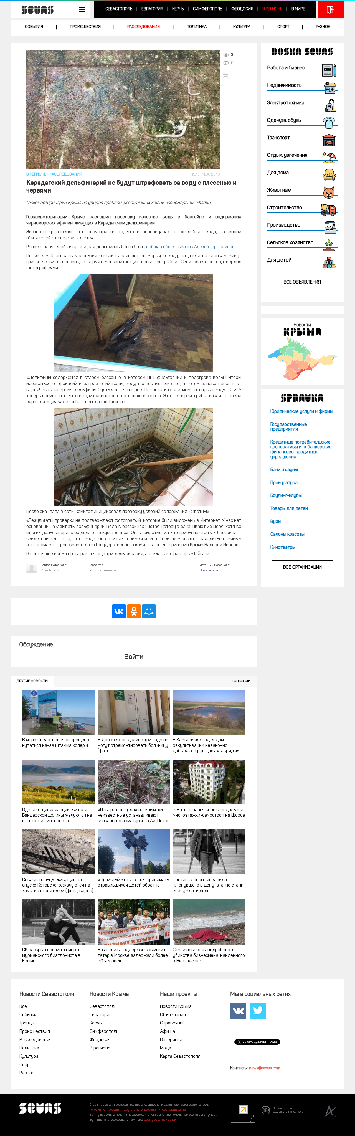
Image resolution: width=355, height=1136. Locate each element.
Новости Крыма (176, 1007)
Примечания (209, 570)
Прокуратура (284, 483)
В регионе (272, 9)
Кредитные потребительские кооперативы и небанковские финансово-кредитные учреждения (301, 449)
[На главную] (34, 9)
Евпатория (152, 9)
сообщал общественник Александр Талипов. (189, 247)
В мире (298, 9)
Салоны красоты (287, 534)
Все (23, 1007)
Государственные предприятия (288, 427)
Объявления (173, 1015)
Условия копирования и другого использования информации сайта (138, 1110)
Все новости (241, 681)
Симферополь (207, 9)
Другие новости (32, 681)
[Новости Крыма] (302, 358)
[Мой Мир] (149, 611)
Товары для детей (289, 509)
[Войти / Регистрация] (331, 9)
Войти (133, 657)
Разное (323, 27)
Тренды (27, 1023)
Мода (165, 1048)
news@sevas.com (264, 1068)
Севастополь (118, 9)
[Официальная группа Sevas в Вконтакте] (238, 1011)
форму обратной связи (160, 1120)
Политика (197, 27)
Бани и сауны (284, 470)
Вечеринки (171, 1040)
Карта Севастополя (180, 1056)
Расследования (143, 27)
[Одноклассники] (134, 611)
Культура (241, 27)
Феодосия (242, 9)
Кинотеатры (282, 547)
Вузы (275, 522)
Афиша (167, 1031)
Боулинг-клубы (286, 496)
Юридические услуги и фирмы (301, 411)
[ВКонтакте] (119, 611)
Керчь (178, 9)
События (34, 27)
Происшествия (85, 27)
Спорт (283, 27)
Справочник (172, 1023)
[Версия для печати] (232, 75)
